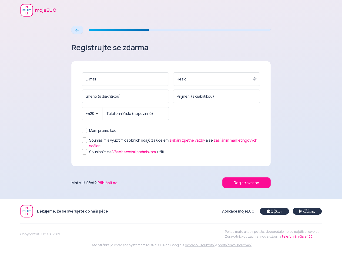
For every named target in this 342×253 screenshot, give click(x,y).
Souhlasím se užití (126, 151)
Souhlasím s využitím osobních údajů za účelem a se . (173, 143)
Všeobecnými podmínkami (134, 151)
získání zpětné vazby (187, 140)
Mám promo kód (102, 130)
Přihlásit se (107, 182)
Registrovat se (246, 182)
